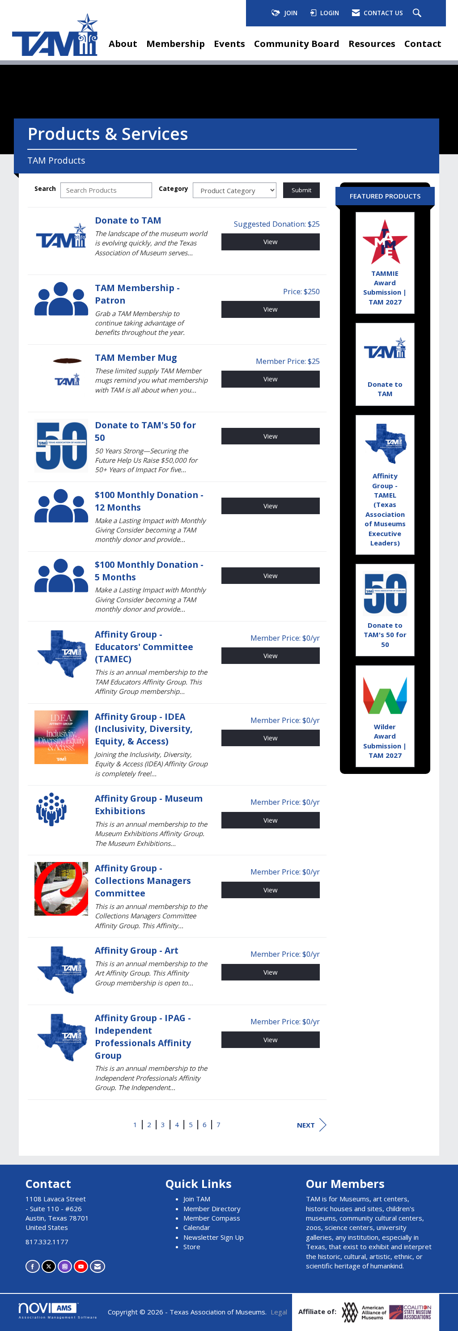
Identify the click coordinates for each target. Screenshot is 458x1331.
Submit (301, 190)
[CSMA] (410, 1311)
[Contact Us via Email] (97, 1266)
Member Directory (212, 1208)
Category (173, 189)
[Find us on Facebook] (32, 1266)
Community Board (296, 43)
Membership (175, 43)
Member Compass (211, 1217)
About (123, 43)
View (270, 241)
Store (191, 1246)
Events (229, 43)
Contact (422, 43)
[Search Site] (418, 13)
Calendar (196, 1227)
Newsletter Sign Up (213, 1237)
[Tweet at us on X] (49, 1266)
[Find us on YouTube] (81, 1266)
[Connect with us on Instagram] (65, 1266)
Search (45, 189)
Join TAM (196, 1198)
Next (306, 1124)
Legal (279, 1311)
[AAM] (365, 1311)
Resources (371, 43)
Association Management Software (58, 1317)
